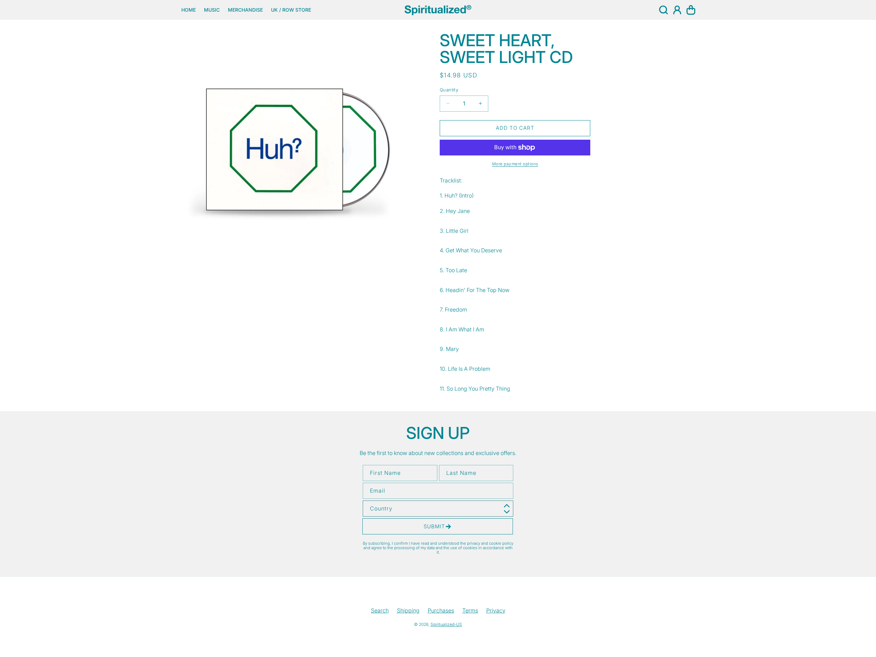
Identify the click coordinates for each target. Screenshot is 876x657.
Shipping (408, 610)
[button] (663, 10)
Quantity (449, 89)
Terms (470, 610)
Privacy (495, 610)
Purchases (441, 610)
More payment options (515, 163)
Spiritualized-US (446, 624)
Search (380, 610)
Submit (434, 526)
